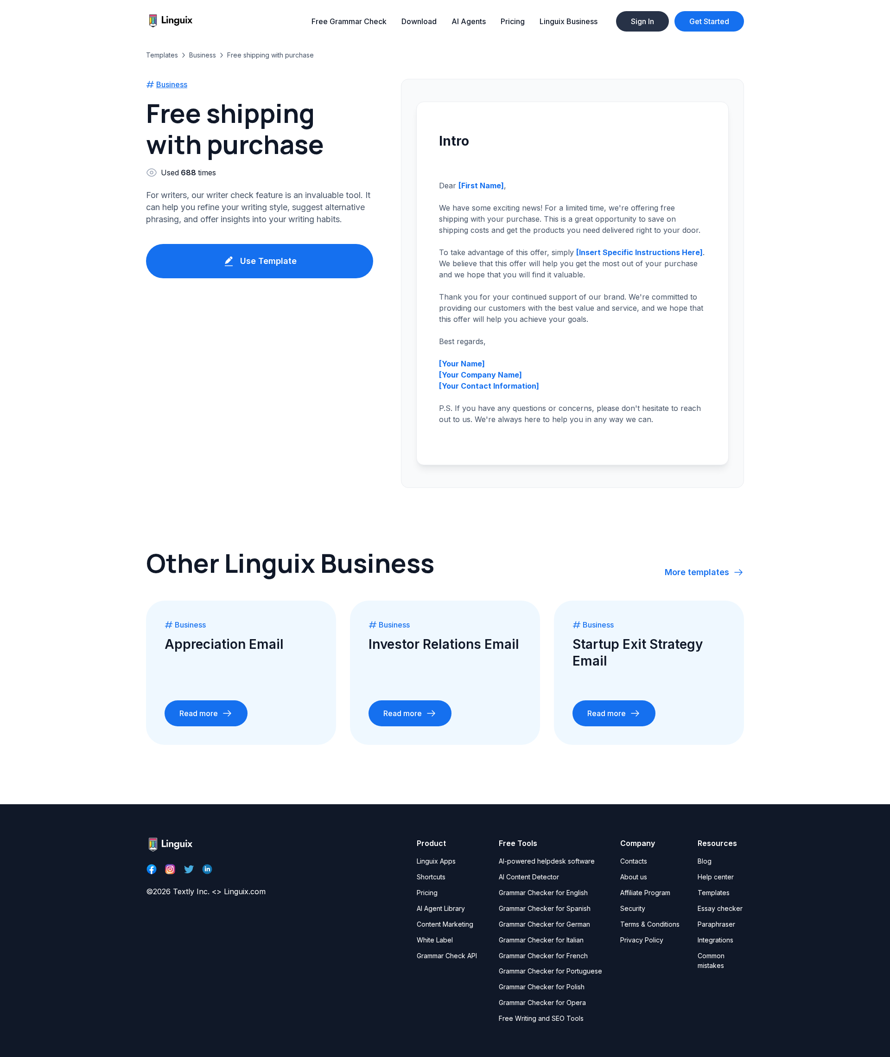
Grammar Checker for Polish (542, 987)
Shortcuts (431, 877)
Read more (198, 713)
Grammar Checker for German (544, 924)
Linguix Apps (436, 861)
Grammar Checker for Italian (541, 940)
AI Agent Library (441, 908)
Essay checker (720, 908)
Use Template (268, 261)
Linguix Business (569, 21)
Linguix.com (245, 891)
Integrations (715, 940)
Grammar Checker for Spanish (545, 908)
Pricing (513, 21)
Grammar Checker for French (543, 956)
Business (202, 55)
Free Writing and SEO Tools (541, 1018)
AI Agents (468, 21)
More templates (697, 572)
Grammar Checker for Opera (542, 1002)
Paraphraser (716, 924)
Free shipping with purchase (270, 55)
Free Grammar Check (349, 21)
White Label (435, 940)
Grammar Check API (447, 956)
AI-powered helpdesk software (547, 861)
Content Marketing (445, 924)
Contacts (633, 861)
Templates (162, 55)
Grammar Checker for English (543, 893)
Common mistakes (711, 961)
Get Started (709, 21)
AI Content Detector (529, 877)
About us (633, 877)
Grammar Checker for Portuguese (550, 971)
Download (419, 21)
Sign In (642, 21)
